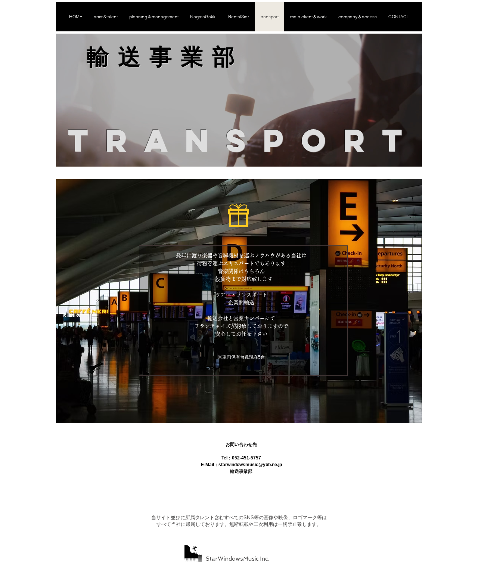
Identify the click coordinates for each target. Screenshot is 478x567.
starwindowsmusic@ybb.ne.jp (250, 464)
